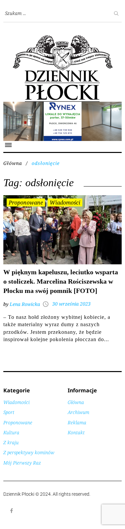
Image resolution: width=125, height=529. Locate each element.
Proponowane (26, 202)
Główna (12, 163)
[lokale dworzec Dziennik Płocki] (62, 105)
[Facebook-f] (11, 510)
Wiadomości (65, 202)
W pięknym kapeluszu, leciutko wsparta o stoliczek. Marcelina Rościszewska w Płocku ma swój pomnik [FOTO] (60, 281)
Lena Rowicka (25, 304)
